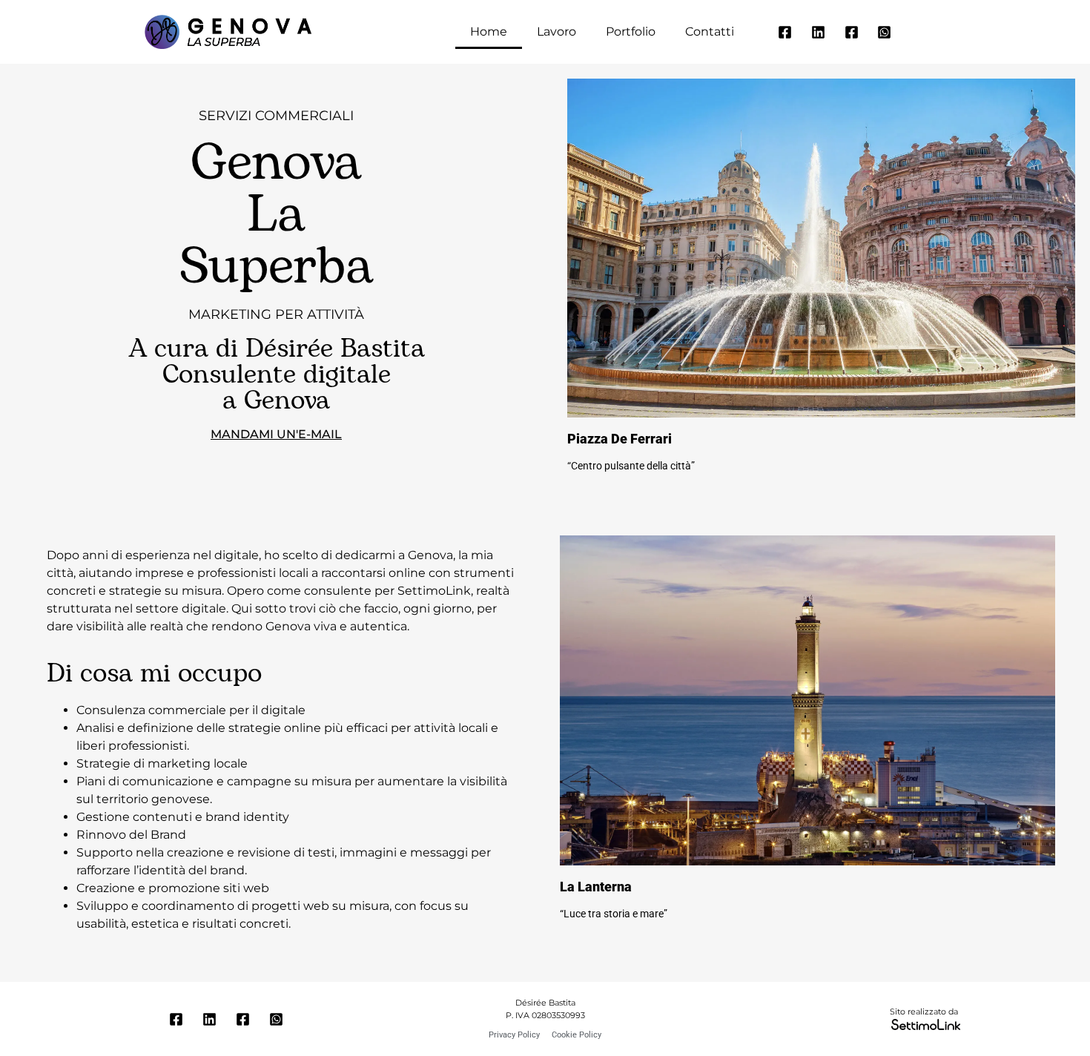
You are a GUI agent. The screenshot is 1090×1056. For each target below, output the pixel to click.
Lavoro (556, 31)
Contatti (709, 31)
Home (488, 31)
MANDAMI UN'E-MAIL (276, 434)
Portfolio (630, 31)
